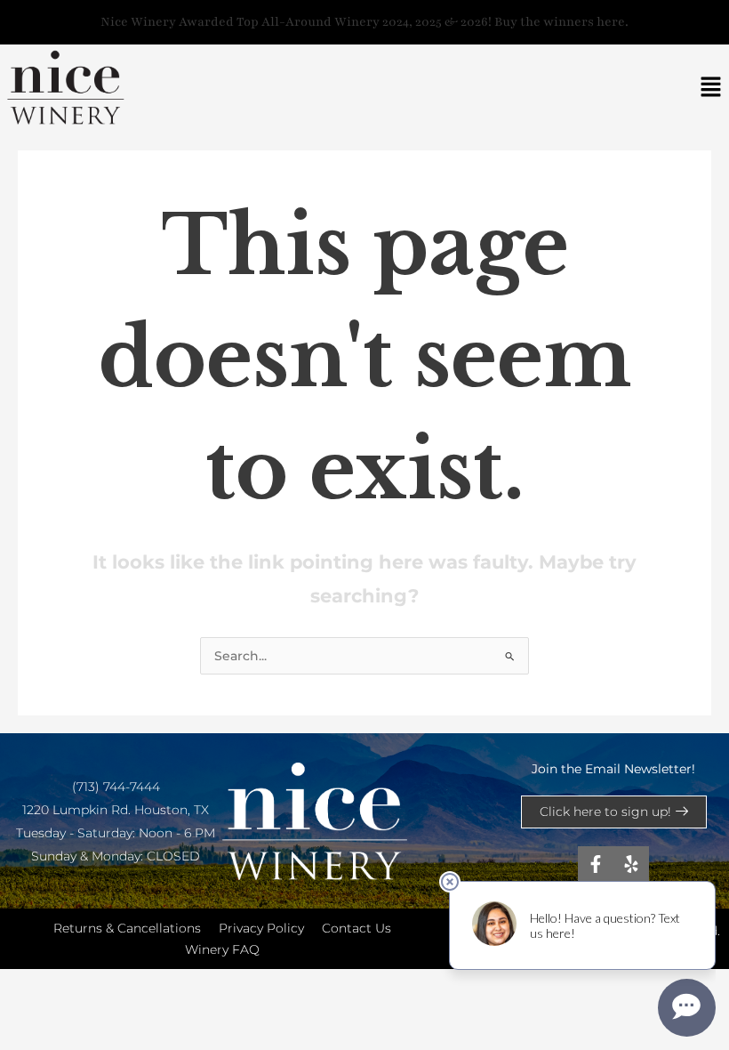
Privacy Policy (261, 928)
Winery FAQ (222, 949)
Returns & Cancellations (127, 928)
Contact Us (356, 928)
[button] (711, 88)
